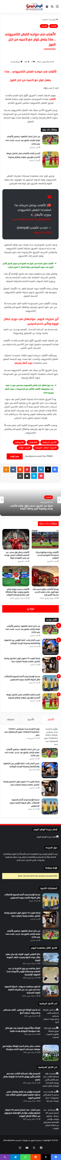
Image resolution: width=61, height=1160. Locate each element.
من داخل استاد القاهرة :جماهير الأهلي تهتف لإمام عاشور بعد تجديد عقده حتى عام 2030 (22, 140)
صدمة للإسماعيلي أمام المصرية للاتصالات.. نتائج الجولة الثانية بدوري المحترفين (22, 678)
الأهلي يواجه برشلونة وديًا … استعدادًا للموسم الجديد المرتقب (46, 555)
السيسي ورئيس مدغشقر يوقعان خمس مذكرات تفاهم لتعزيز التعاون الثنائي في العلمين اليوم (23, 1095)
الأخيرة (31, 719)
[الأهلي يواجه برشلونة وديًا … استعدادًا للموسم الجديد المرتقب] (45, 539)
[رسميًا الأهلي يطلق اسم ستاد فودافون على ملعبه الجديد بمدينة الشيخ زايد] (45, 576)
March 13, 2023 (42, 232)
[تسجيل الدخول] (46, 7)
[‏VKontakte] (13, 469)
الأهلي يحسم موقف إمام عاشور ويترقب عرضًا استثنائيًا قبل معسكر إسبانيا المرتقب (17, 592)
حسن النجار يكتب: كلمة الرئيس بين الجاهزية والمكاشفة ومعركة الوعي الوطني (22, 641)
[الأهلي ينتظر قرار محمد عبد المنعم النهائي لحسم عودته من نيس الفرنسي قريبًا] (15, 539)
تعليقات (10, 719)
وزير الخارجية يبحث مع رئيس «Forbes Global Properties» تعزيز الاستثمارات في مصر (21, 732)
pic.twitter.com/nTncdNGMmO (32, 219)
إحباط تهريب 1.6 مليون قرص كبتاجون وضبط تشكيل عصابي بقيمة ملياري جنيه (22, 660)
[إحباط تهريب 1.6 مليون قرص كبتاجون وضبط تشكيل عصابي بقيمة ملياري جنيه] (50, 665)
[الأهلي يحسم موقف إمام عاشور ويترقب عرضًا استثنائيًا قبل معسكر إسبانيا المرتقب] (15, 576)
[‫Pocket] (41, 476)
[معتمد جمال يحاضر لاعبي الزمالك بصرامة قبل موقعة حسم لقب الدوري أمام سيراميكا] (50, 1053)
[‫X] (48, 469)
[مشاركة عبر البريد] (27, 476)
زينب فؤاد (24, 448)
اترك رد (30, 609)
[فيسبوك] (55, 469)
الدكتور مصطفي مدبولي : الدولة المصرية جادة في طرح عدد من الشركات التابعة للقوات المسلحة (22, 989)
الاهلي (32, 442)
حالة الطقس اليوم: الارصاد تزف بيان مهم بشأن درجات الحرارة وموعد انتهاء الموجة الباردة (23, 957)
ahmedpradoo (9, 1140)
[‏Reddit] (20, 469)
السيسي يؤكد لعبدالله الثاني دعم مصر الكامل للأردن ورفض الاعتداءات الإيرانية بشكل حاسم (21, 1076)
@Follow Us (51, 868)
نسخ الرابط (14, 456)
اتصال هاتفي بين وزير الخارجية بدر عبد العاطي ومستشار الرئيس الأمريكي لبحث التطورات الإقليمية (23, 971)
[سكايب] (34, 476)
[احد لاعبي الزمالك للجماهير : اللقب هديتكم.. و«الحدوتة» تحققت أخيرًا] (50, 1016)
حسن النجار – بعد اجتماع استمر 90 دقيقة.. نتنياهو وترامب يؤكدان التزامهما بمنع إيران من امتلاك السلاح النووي (22, 1113)
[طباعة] (20, 476)
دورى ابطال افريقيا (45, 448)
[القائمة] (57, 7)
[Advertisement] (30, 44)
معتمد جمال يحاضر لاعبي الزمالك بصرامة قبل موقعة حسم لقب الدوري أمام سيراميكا (21, 1047)
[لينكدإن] (41, 469)
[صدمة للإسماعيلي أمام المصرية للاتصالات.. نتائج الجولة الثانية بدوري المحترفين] (50, 683)
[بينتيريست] (27, 469)
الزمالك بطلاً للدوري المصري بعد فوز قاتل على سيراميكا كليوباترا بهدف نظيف (22, 1029)
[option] (30, 500)
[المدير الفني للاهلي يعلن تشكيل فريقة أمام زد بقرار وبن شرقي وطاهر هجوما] (50, 160)
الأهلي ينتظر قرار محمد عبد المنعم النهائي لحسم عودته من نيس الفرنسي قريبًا (16, 555)
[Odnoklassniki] (6, 469)
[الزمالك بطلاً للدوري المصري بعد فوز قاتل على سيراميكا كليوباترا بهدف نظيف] (50, 1035)
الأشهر (51, 719)
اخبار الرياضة (48, 442)
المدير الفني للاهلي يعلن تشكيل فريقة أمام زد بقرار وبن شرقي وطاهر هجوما (23, 696)
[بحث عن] (52, 7)
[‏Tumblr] (34, 469)
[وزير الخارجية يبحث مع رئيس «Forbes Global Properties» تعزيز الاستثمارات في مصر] (50, 737)
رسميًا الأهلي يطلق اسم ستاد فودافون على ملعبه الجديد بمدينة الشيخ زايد (46, 592)
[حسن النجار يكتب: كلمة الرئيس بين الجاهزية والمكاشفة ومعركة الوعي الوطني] (50, 647)
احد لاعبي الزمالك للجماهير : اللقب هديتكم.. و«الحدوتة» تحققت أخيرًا (21, 1011)
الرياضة (18, 442)
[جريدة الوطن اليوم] (34, 6)
